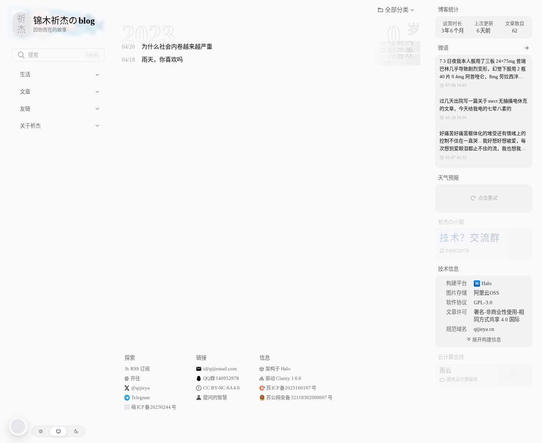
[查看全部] (526, 48)
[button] (396, 10)
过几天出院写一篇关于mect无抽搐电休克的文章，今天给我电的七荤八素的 (483, 104)
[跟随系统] (58, 431)
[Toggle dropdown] (97, 75)
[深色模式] (76, 431)
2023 (148, 34)
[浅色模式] (40, 431)
